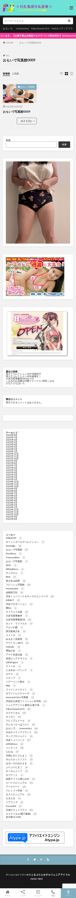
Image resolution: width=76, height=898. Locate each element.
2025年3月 (11, 474)
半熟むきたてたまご (19, 755)
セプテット (14, 774)
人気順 (15, 73)
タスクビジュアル (18, 794)
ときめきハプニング (19, 670)
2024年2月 (11, 504)
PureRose (13, 553)
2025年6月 (11, 467)
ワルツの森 (14, 627)
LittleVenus (14, 743)
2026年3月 (11, 446)
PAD (10, 685)
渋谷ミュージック (18, 740)
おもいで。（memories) (16, 28)
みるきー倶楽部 (17, 639)
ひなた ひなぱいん (15, 383)
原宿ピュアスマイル (19, 658)
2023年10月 (12, 514)
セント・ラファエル (19, 623)
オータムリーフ (17, 771)
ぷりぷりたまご (17, 767)
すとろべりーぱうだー (20, 724)
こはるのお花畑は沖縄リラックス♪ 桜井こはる (30, 380)
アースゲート (16, 786)
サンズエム (14, 572)
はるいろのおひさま (19, 763)
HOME (9, 42)
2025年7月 (11, 465)
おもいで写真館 (28, 87)
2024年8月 (11, 491)
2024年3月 (11, 502)
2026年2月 (11, 449)
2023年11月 (12, 511)
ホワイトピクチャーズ (20, 693)
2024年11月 (12, 484)
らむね (12, 751)
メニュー (38, 895)
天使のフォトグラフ (19, 809)
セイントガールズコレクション (24, 541)
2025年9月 (11, 460)
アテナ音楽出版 (17, 654)
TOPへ (68, 895)
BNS (11, 576)
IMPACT (13, 600)
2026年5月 (11, 442)
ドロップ (13, 677)
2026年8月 (11, 435)
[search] (69, 20)
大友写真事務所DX (18, 619)
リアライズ (14, 802)
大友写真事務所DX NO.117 (20, 378)
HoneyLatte (14, 588)
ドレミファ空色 (17, 790)
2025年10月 (12, 458)
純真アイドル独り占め (20, 778)
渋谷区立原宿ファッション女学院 (26, 701)
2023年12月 (12, 509)
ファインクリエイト (19, 689)
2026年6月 (11, 439)
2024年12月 (12, 481)
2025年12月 (12, 453)
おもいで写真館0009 (30, 42)
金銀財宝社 (14, 592)
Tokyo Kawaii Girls (40, 28)
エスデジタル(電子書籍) (21, 813)
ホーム (8, 895)
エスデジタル (16, 712)
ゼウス (12, 673)
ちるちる (13, 798)
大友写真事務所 (16, 615)
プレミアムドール (18, 720)
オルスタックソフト (19, 759)
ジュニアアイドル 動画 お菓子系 (25, 705)
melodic (13, 646)
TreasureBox (15, 557)
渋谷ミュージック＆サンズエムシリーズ (30, 596)
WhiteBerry (14, 569)
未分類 (9, 816)
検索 (8, 140)
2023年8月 (11, 518)
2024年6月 (11, 495)
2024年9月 (11, 488)
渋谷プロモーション (19, 604)
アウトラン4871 (17, 642)
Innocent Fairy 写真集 (20, 697)
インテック (15, 747)
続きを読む (27, 120)
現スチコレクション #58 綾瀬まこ (23, 376)
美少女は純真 (15, 580)
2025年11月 (12, 456)
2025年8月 (11, 463)
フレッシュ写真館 (18, 584)
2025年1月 (11, 479)
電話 (53, 895)
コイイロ (13, 635)
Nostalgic (13, 545)
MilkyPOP (13, 538)
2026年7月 (11, 437)
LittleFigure (14, 662)
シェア (23, 895)
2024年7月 (11, 493)
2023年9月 (11, 516)
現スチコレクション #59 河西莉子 (23, 373)
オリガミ (13, 716)
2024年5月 (11, 497)
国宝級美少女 (15, 631)
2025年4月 (11, 472)
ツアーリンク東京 (17, 681)
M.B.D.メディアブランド (22, 732)
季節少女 (13, 650)
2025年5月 (11, 470)
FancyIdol (13, 806)
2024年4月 (11, 500)
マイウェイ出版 (17, 611)
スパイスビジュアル (19, 782)
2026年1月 (11, 451)
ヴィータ (13, 666)
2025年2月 (11, 477)
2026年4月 (11, 444)
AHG (11, 565)
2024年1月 (11, 507)
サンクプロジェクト (19, 736)
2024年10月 (12, 486)
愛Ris (11, 607)
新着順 (6, 73)
